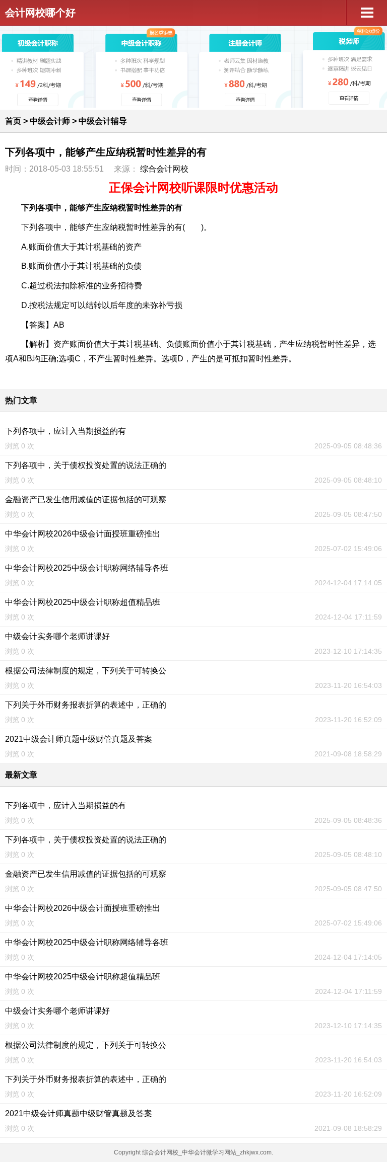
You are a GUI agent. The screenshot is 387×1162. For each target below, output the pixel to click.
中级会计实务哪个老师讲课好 (57, 636)
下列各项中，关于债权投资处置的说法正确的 (85, 465)
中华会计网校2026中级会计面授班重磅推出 (82, 533)
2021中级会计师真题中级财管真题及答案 (78, 739)
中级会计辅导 (103, 121)
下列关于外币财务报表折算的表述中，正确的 (85, 705)
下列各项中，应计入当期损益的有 (65, 431)
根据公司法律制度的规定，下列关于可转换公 (85, 670)
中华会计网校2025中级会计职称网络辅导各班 (86, 568)
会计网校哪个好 (40, 12)
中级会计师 (50, 121)
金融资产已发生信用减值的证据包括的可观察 (85, 499)
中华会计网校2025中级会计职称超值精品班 (82, 602)
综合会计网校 (164, 169)
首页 (13, 121)
